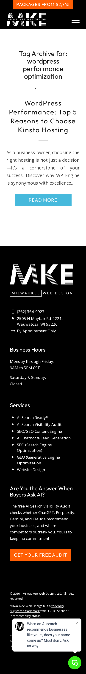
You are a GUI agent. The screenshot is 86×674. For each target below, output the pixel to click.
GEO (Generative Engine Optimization (38, 460)
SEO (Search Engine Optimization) (34, 447)
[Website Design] (13, 470)
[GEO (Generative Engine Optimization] (13, 457)
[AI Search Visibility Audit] (13, 424)
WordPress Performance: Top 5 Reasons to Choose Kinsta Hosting (43, 116)
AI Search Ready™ (33, 417)
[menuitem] (73, 20)
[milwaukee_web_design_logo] (35, 20)
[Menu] (73, 20)
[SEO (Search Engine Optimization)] (13, 445)
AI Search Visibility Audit (39, 424)
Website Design (31, 469)
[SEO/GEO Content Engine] (13, 431)
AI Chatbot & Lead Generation (44, 438)
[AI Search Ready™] (13, 418)
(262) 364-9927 (30, 311)
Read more (43, 200)
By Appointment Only (36, 330)
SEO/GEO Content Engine (39, 431)
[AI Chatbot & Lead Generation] (13, 438)
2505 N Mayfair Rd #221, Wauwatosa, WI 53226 (40, 321)
